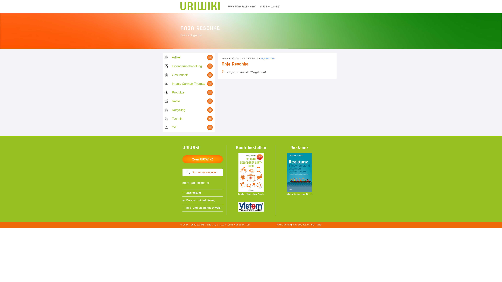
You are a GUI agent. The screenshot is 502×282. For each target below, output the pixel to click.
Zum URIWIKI (202, 159)
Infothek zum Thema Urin (244, 58)
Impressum (193, 193)
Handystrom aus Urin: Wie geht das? (246, 72)
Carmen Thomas (206, 225)
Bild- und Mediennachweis (203, 207)
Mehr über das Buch (251, 194)
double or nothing (310, 225)
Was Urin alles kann (242, 6)
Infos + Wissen (270, 6)
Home (225, 58)
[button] (6, 276)
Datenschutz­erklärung (200, 200)
